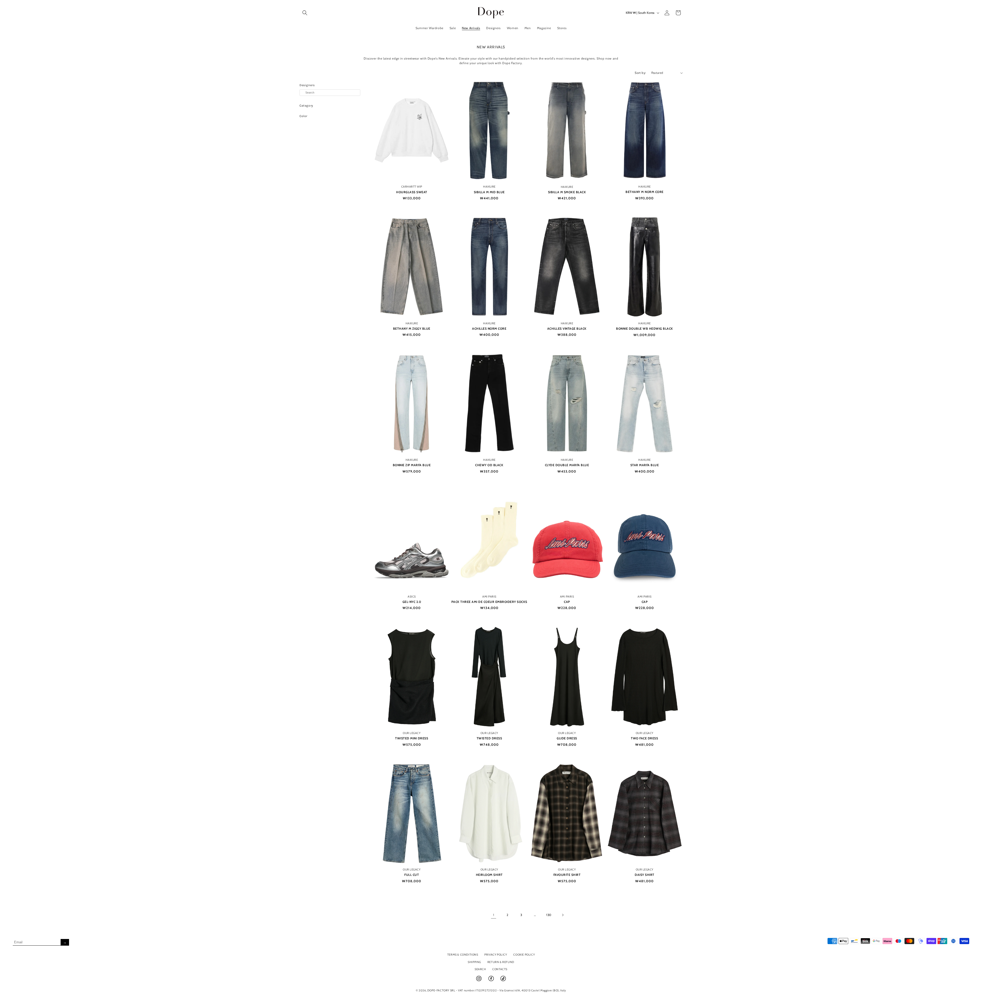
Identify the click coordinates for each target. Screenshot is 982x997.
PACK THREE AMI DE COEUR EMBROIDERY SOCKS (489, 602)
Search (480, 969)
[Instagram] (479, 980)
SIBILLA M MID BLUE (489, 192)
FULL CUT (411, 875)
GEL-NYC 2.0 (412, 602)
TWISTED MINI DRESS (411, 738)
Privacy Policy (495, 954)
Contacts (499, 969)
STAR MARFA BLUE (644, 465)
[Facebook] (491, 980)
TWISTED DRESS (489, 738)
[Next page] (562, 915)
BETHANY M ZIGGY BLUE (411, 328)
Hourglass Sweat (411, 192)
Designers (307, 85)
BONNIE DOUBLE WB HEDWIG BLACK (644, 328)
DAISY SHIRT (644, 875)
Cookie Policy (524, 954)
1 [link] (493, 915)
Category (306, 105)
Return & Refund (500, 962)
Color (303, 116)
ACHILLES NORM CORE (489, 328)
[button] (304, 12)
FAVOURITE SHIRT (567, 875)
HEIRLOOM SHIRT (489, 875)
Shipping (474, 962)
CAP (567, 602)
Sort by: (640, 73)
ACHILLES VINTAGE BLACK (567, 328)
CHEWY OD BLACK (489, 465)
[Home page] (491, 12)
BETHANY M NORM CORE (645, 192)
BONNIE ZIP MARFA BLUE (412, 465)
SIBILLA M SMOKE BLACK (567, 192)
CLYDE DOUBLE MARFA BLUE (567, 465)
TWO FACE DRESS (644, 738)
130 (548, 915)
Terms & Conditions (462, 954)
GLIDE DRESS (567, 738)
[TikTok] (503, 980)
